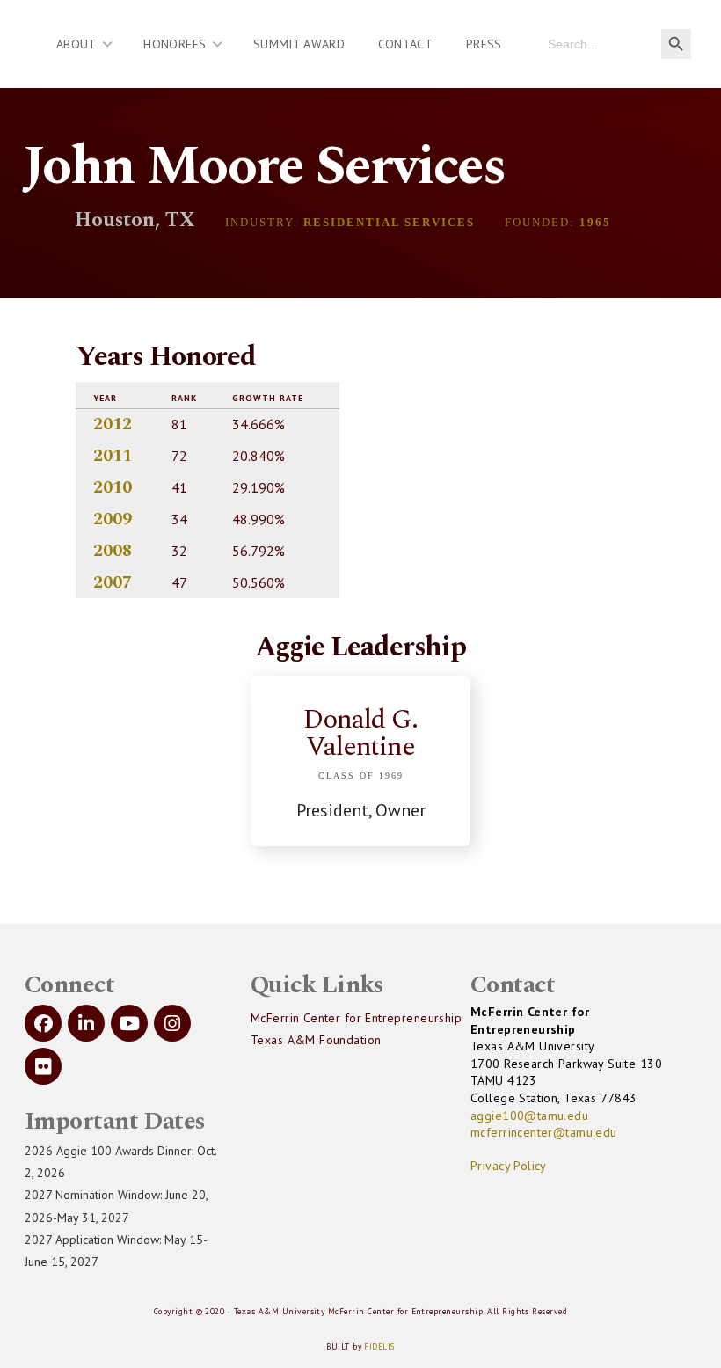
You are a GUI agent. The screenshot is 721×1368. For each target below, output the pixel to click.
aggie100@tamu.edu (529, 1115)
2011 (112, 456)
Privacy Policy (508, 1166)
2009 (112, 519)
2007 (112, 582)
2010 (112, 487)
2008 (112, 551)
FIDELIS (379, 1346)
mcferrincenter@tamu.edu (543, 1132)
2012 (112, 424)
